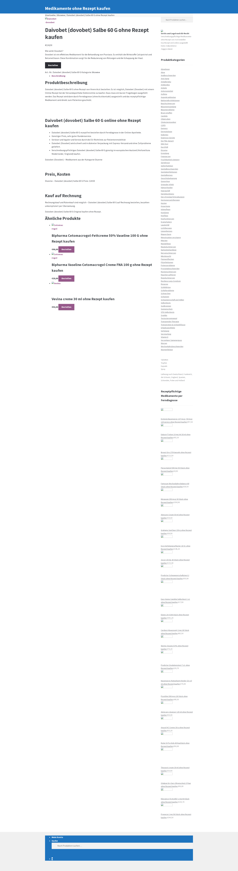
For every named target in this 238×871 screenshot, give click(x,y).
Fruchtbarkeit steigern (170, 159)
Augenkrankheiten (168, 97)
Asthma (164, 94)
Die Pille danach (167, 141)
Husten (164, 203)
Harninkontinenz (167, 194)
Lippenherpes (166, 231)
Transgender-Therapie (170, 321)
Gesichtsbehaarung (169, 178)
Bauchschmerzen (168, 103)
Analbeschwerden (168, 75)
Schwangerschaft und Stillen (172, 300)
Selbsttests (166, 303)
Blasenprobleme (168, 109)
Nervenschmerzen (168, 253)
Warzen (164, 343)
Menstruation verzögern (171, 237)
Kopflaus (164, 215)
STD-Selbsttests (167, 312)
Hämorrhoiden (167, 187)
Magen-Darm (166, 234)
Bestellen (53, 65)
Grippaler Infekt (167, 184)
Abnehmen (165, 69)
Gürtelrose (165, 162)
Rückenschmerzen (168, 271)
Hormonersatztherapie (170, 200)
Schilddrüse (166, 287)
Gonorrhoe (165, 181)
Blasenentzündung (168, 106)
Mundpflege (166, 243)
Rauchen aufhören (168, 275)
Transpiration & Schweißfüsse (173, 324)
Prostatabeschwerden (170, 268)
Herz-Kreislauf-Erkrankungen (172, 197)
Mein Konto (57, 837)
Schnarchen (166, 293)
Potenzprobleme (168, 265)
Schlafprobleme (167, 290)
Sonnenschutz (167, 309)
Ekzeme (61, 15)
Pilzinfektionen (167, 262)
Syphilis (164, 315)
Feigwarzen (166, 156)
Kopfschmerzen (167, 219)
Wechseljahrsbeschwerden (172, 346)
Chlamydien (165, 119)
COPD (163, 125)
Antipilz (164, 88)
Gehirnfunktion (167, 166)
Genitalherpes (167, 175)
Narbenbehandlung (168, 250)
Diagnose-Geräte (168, 137)
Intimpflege (165, 209)
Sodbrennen (166, 306)
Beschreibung (58, 75)
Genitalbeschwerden (169, 169)
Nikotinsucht (166, 256)
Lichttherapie (166, 228)
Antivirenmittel (167, 91)
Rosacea (164, 284)
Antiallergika (166, 81)
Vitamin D (164, 337)
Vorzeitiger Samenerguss (171, 340)
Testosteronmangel (169, 318)
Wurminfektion (167, 349)
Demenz (164, 128)
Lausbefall (165, 225)
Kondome (165, 212)
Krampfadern (166, 222)
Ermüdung (165, 153)
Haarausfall (165, 190)
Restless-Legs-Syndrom (171, 281)
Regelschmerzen (168, 278)
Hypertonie (165, 206)
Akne (163, 72)
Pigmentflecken (167, 259)
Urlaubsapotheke (168, 327)
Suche (55, 840)
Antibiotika (165, 85)
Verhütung (165, 331)
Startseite (50, 15)
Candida (164, 116)
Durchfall (164, 147)
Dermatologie (166, 131)
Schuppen (165, 296)
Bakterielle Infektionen (170, 100)
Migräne (164, 240)
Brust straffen (166, 113)
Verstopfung (166, 334)
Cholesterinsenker (168, 122)
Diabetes (164, 134)
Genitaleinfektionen (169, 172)
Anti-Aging (165, 78)
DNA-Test (164, 144)
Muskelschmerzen (168, 247)
